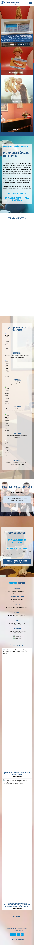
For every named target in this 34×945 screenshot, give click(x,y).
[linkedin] (22, 934)
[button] (3, 501)
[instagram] (18, 934)
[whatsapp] (11, 934)
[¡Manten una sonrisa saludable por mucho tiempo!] (17, 653)
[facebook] (14, 934)
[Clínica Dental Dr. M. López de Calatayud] (10, 1)
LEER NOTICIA (17, 776)
